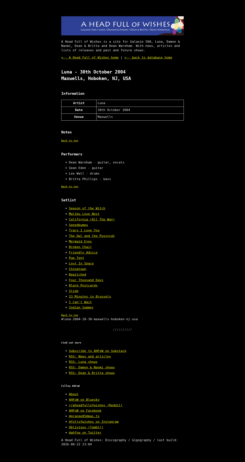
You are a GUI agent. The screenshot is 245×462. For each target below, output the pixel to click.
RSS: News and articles (90, 356)
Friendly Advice (83, 252)
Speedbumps (78, 225)
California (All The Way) (92, 219)
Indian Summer (81, 307)
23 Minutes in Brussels (90, 296)
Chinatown (77, 269)
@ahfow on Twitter (85, 432)
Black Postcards (83, 285)
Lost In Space (81, 263)
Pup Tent (76, 258)
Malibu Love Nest (84, 214)
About (73, 394)
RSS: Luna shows (83, 362)
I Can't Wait (80, 302)
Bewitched (77, 274)
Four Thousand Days (86, 280)
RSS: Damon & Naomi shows (92, 367)
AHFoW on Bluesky (84, 400)
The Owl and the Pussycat (92, 236)
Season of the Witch (87, 208)
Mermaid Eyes (80, 241)
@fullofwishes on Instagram (94, 422)
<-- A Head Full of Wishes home (90, 57)
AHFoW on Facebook (85, 410)
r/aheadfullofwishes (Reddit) (95, 405)
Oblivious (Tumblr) (86, 427)
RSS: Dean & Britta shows (92, 373)
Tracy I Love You (84, 230)
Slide (73, 291)
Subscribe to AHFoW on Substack (97, 351)
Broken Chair (80, 247)
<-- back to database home (148, 57)
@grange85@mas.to (84, 416)
